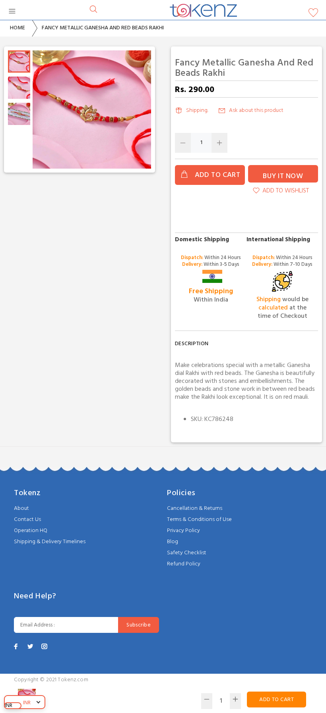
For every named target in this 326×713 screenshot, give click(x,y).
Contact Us (27, 519)
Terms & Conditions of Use (199, 519)
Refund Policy (183, 564)
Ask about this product (256, 110)
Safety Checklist (186, 552)
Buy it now (283, 176)
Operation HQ (30, 530)
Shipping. (197, 110)
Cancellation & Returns (194, 508)
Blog (172, 541)
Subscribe (138, 625)
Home (17, 28)
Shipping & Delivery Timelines (49, 541)
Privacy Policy (183, 530)
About (21, 508)
